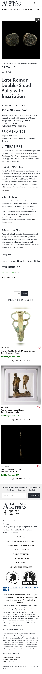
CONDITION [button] (5, 191)
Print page (12, 277)
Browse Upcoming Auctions (11, 657)
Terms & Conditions (21, 554)
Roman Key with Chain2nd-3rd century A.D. (11, 470)
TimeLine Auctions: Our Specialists (21, 541)
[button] (37, 20)
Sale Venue (21, 563)
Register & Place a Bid (10, 659)
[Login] (34, 3)
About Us (21, 537)
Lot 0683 (5, 348)
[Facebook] (5, 512)
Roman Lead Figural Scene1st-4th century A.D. (12, 411)
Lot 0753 (5, 466)
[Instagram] (11, 512)
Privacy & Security (21, 550)
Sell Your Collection (9, 662)
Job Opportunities (21, 559)
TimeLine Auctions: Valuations (21, 546)
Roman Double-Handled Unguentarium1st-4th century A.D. (18, 352)
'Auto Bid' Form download (21, 567)
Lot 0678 (5, 407)
